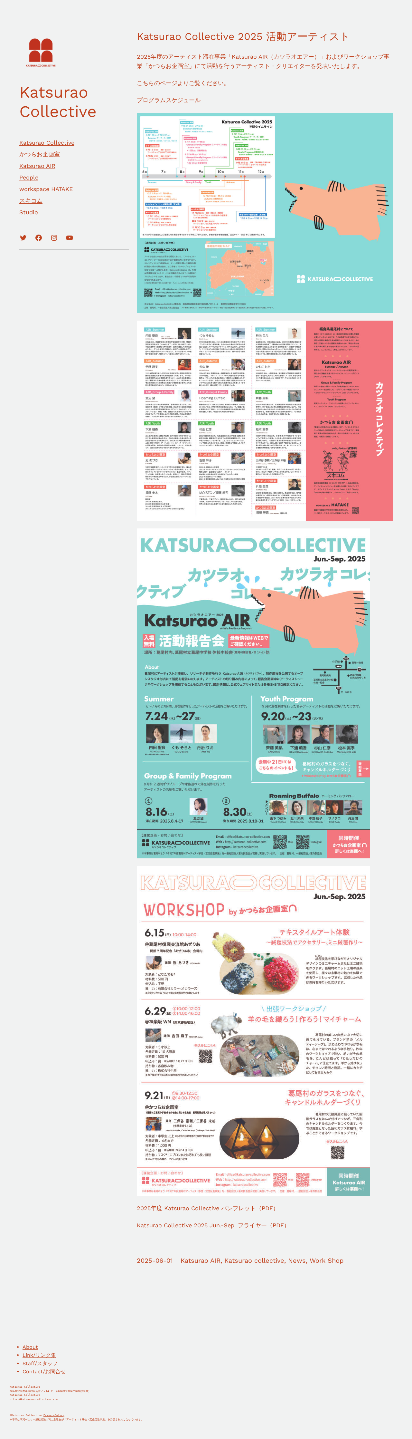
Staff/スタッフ (40, 1363)
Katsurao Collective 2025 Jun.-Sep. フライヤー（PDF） (213, 1225)
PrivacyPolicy (53, 1415)
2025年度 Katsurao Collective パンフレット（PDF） (208, 1208)
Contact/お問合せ (44, 1371)
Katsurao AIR (200, 1260)
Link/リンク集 (39, 1355)
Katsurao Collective (58, 101)
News (297, 1260)
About (30, 1347)
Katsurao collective (254, 1260)
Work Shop (327, 1260)
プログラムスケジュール (169, 100)
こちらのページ (157, 83)
